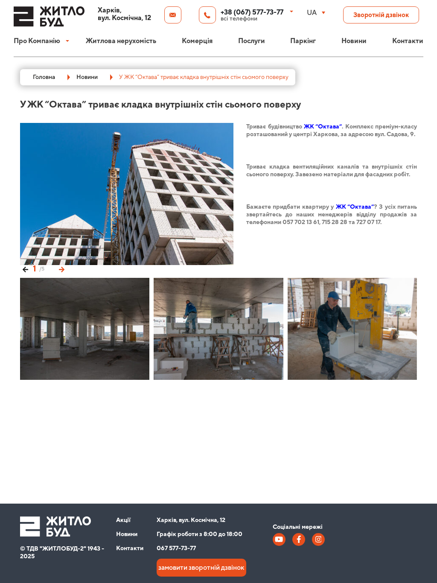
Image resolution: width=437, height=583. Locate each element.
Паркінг (303, 41)
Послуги (251, 41)
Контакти (407, 41)
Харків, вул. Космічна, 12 (191, 520)
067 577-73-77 (176, 548)
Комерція (197, 41)
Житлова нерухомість (121, 41)
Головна (44, 77)
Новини (354, 41)
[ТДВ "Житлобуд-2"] (49, 20)
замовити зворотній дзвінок (201, 567)
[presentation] (25, 269)
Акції (123, 520)
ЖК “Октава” (323, 127)
